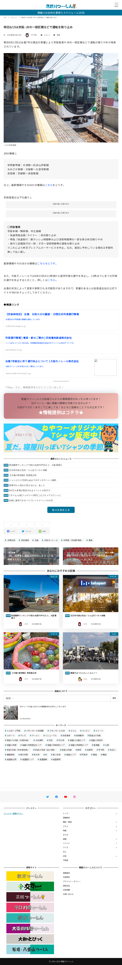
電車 (90, 540)
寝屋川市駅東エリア (56, 745)
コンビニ (86, 730)
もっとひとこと (61, 510)
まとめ (65, 834)
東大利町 (24, 754)
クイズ (65, 847)
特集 (65, 830)
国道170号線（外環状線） (18, 740)
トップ (65, 813)
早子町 (101, 749)
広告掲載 (66, 889)
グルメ (65, 826)
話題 (58, 35)
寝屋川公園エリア (77, 740)
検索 (114, 698)
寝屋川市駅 (12, 745)
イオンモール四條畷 (35, 730)
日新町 (90, 749)
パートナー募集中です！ (13, 813)
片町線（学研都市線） (73, 540)
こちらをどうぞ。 (47, 263)
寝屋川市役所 (97, 740)
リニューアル (51, 735)
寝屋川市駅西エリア (79, 745)
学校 (51, 740)
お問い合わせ (68, 894)
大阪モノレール (51, 540)
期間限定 (11, 754)
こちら (49, 185)
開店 (105, 754)
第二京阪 (57, 754)
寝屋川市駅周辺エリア (32, 745)
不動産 (65, 860)
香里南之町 (12, 759)
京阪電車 (25, 540)
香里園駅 (43, 759)
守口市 (61, 740)
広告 (65, 856)
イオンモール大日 (57, 730)
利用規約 (66, 877)
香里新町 (57, 759)
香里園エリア (28, 759)
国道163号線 (95, 735)
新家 (79, 749)
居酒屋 (96, 745)
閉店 (95, 754)
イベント (66, 843)
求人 (65, 851)
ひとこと (47, 35)
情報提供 (66, 817)
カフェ (73, 730)
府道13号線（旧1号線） (45, 749)
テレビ (23, 735)
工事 (107, 745)
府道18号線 (67, 749)
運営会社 (66, 885)
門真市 (84, 754)
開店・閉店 (67, 822)
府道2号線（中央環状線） (18, 749)
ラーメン (36, 735)
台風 (36, 540)
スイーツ (99, 730)
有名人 (113, 749)
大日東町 (39, 740)
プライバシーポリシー (72, 881)
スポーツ (11, 735)
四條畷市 (80, 735)
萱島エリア (71, 754)
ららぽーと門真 (13, 730)
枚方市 (37, 754)
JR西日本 (11, 540)
